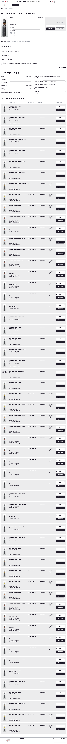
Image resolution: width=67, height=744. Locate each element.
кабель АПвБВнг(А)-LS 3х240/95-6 (15, 394)
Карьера (51, 5)
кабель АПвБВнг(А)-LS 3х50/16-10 (17, 173)
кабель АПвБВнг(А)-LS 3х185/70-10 (17, 604)
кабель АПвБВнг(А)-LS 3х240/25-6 (15, 593)
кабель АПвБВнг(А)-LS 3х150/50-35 (17, 638)
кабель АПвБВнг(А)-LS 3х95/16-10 (17, 494)
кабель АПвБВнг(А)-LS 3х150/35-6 (17, 449)
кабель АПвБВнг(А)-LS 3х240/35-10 (15, 571)
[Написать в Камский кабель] (23, 1)
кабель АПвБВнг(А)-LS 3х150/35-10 (17, 438)
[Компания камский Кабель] (10, 741)
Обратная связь (58, 1)
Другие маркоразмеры (23, 41)
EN (65, 1)
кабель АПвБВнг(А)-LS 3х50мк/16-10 (15, 339)
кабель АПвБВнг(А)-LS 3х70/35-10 (17, 527)
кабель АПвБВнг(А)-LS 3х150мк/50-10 (15, 626)
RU (63, 1)
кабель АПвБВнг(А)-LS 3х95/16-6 (17, 504)
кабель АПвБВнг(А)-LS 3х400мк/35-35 (15, 383)
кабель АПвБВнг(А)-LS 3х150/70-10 (17, 118)
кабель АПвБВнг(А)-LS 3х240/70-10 (15, 560)
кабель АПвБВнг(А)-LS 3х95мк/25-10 (15, 671)
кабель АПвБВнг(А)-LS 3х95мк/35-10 (15, 129)
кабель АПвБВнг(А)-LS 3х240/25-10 (15, 582)
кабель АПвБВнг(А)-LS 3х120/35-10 (17, 472)
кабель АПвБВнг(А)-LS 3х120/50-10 (17, 460)
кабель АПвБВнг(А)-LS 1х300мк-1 (15, 272)
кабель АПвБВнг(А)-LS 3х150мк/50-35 (15, 615)
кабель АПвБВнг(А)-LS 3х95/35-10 (17, 162)
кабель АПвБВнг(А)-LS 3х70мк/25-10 (15, 693)
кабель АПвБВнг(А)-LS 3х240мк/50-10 (15, 549)
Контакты (34, 5)
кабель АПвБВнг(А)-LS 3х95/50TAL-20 (15, 206)
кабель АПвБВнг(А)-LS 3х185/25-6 (17, 715)
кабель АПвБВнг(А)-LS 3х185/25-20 (17, 184)
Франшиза (64, 5)
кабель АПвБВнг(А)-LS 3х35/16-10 (17, 361)
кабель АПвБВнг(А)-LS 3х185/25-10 (17, 427)
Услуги (38, 5)
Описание (3, 41)
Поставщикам (45, 5)
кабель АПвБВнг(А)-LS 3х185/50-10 (17, 405)
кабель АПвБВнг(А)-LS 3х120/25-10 (17, 483)
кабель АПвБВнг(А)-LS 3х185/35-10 (17, 416)
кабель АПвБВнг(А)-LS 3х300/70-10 (15, 726)
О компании (28, 5)
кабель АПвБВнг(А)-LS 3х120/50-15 (17, 151)
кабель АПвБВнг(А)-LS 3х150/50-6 (17, 649)
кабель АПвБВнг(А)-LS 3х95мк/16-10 (15, 328)
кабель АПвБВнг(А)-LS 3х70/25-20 (17, 228)
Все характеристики (14, 35)
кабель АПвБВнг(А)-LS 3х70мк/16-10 (15, 516)
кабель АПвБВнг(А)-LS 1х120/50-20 (17, 261)
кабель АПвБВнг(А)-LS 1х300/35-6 (17, 372)
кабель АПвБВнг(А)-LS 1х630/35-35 (17, 250)
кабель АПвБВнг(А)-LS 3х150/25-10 (17, 660)
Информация (57, 5)
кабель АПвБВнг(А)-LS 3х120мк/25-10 (15, 195)
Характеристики (11, 41)
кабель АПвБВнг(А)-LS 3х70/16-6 (17, 139)
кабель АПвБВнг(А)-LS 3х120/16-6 (17, 317)
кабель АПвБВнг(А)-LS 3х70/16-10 (17, 704)
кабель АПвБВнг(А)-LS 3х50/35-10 (17, 538)
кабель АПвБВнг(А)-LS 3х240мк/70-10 (15, 284)
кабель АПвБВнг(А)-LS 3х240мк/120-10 (15, 107)
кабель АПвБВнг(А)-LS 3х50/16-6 (17, 349)
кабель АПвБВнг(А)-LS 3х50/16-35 (17, 239)
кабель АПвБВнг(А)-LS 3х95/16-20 (17, 217)
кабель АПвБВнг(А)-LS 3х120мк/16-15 (15, 306)
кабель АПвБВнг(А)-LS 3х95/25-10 (17, 682)
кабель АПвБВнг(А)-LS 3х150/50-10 (17, 295)
